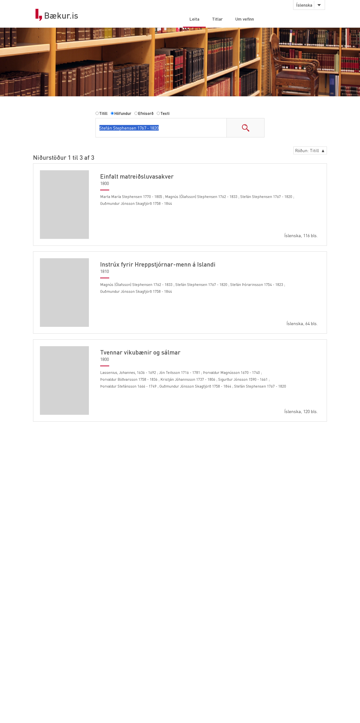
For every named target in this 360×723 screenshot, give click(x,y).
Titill (103, 113)
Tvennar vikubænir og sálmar (140, 352)
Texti (164, 113)
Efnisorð (146, 113)
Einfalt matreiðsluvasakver (137, 176)
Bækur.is (61, 15)
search (245, 127)
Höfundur (122, 113)
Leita (194, 19)
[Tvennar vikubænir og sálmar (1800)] (64, 380)
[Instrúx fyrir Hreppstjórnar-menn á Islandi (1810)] (64, 292)
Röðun (310, 150)
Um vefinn (244, 19)
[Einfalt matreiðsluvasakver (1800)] (64, 204)
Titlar (217, 19)
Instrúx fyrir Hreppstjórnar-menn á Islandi (158, 264)
